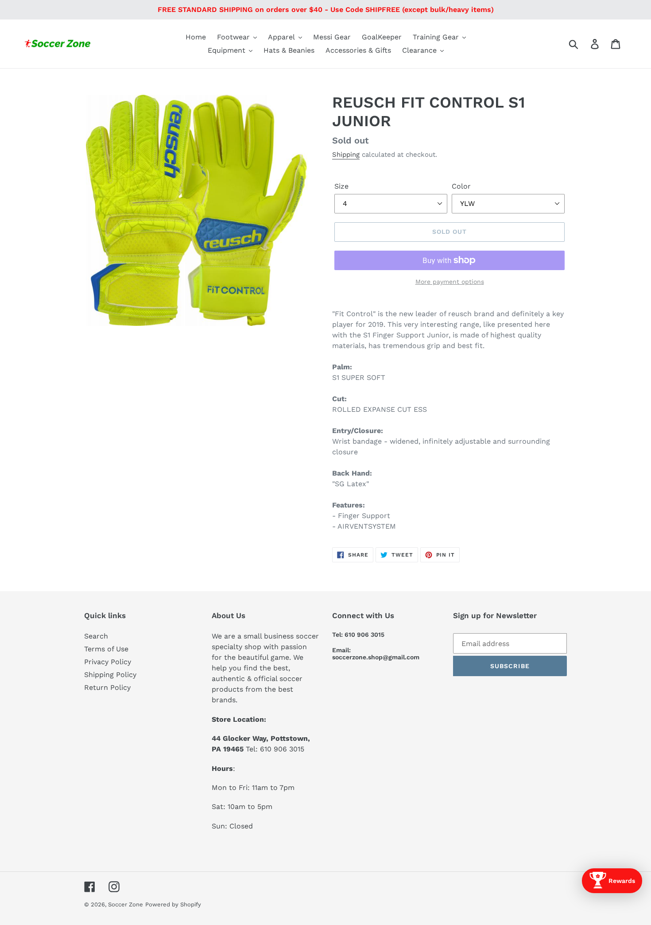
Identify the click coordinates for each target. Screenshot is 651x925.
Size (341, 186)
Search (96, 636)
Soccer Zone (125, 904)
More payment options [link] (449, 281)
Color (461, 186)
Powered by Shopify (173, 904)
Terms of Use (106, 649)
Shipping (346, 155)
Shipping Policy (110, 674)
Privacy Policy (107, 662)
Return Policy (107, 687)
